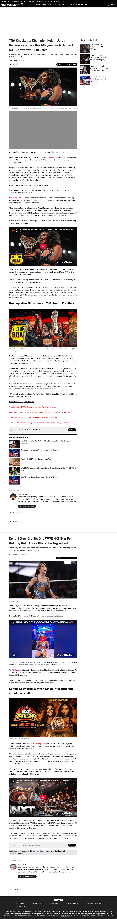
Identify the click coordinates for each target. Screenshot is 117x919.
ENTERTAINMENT (81, 5)
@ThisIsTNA (18, 185)
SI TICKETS (24, 1)
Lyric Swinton (13, 61)
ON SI (8, 1)
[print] (20, 512)
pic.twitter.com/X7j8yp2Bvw (59, 190)
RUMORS (60, 5)
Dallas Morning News (38, 744)
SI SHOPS (40, 1)
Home (10, 521)
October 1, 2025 (26, 193)
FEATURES (70, 5)
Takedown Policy (53, 903)
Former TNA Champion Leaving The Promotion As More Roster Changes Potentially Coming (42, 423)
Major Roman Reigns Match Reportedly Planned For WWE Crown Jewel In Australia (39, 412)
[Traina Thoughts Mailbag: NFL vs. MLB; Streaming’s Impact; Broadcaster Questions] (94, 59)
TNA (54, 5)
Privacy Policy (20, 903)
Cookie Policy (37, 903)
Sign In (113, 5)
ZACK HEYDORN (22, 864)
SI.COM (3, 1)
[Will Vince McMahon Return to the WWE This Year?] (94, 48)
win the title (52, 157)
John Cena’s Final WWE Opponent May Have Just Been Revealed (32, 407)
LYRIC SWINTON (23, 494)
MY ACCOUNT (48, 1)
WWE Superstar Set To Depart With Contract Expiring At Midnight (33, 417)
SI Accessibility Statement (93, 903)
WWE (44, 5)
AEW (49, 5)
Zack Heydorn (13, 554)
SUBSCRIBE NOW (59, 1)
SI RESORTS (32, 1)
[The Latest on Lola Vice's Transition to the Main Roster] (94, 80)
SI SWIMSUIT (16, 1)
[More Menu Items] (91, 5)
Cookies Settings (21, 906)
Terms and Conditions (72, 903)
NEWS (38, 5)
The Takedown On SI (16, 198)
